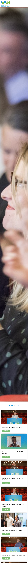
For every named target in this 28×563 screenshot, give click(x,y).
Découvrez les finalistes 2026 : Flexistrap (13, 555)
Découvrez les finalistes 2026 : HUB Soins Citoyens (13, 453)
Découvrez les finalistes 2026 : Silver (12, 530)
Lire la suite (6, 430)
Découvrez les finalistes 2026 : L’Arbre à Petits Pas (13, 479)
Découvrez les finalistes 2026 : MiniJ (12, 427)
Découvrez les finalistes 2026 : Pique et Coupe (13, 505)
